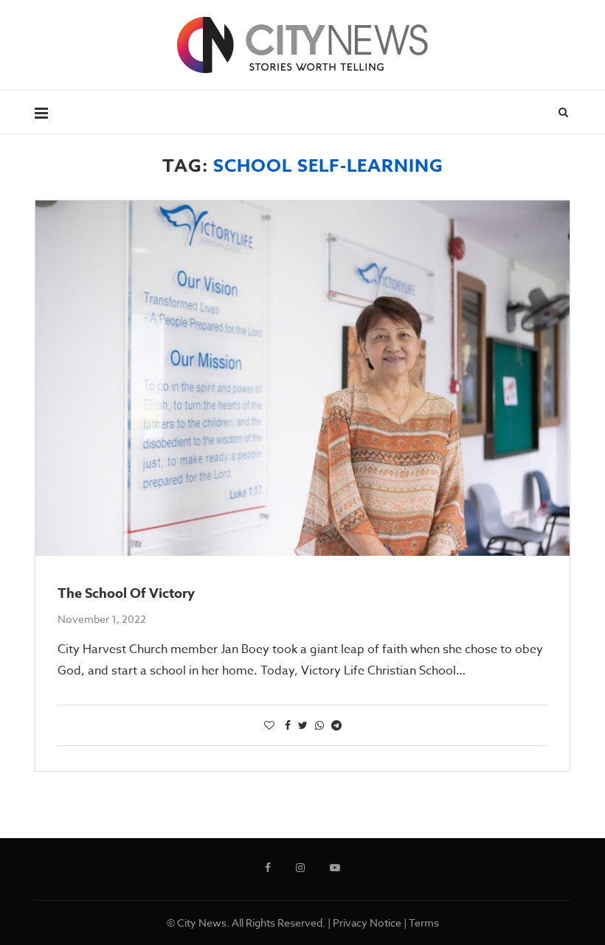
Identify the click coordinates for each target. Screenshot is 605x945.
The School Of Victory (126, 593)
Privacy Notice (367, 923)
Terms (424, 923)
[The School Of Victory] (302, 378)
